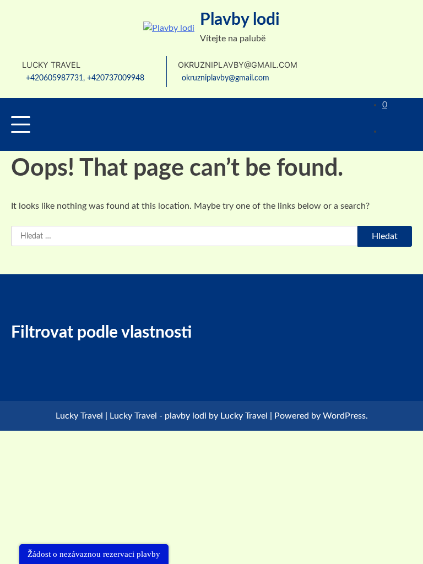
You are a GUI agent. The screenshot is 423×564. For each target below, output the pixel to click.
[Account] (321, 124)
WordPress (344, 415)
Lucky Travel (244, 415)
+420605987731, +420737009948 (85, 78)
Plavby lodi (240, 20)
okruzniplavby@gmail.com (225, 78)
